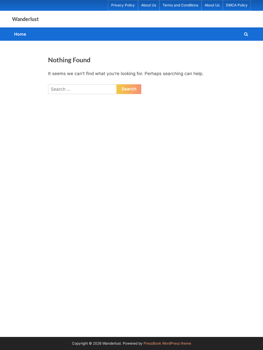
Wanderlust (25, 19)
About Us (148, 5)
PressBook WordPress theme (167, 343)
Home (20, 34)
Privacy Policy (123, 5)
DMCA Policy (237, 5)
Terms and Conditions (180, 5)
